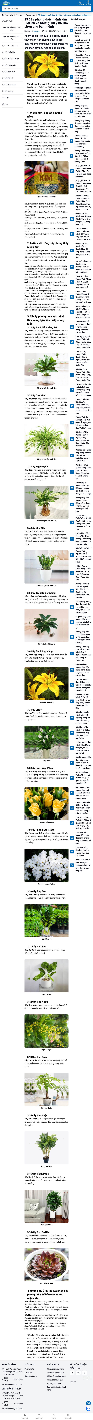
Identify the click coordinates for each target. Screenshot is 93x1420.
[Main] (6, 3)
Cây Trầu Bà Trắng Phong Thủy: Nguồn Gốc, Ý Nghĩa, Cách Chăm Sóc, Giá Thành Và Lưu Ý (83, 555)
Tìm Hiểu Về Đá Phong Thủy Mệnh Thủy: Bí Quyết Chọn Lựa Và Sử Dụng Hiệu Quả (83, 281)
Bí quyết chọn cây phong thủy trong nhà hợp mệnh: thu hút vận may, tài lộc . (83, 622)
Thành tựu (28, 1372)
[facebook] (72, 1373)
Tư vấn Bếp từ (7, 78)
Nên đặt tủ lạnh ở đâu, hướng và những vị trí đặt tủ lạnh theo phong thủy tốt (83, 865)
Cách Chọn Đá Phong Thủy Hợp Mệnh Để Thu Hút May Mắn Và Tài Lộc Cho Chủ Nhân (83, 234)
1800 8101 (6, 1379)
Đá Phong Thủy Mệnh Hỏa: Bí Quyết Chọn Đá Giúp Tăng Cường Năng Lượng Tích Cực (83, 250)
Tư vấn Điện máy (9, 65)
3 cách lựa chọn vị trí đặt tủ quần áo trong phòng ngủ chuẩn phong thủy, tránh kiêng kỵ (82, 45)
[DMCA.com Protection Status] (87, 1378)
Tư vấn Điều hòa (8, 52)
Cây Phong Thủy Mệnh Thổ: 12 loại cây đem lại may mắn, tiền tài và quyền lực (83, 732)
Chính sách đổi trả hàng (56, 1376)
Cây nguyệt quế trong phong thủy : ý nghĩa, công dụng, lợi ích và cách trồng (83, 326)
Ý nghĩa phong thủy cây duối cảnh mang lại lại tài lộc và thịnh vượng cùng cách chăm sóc (83, 95)
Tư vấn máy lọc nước (10, 59)
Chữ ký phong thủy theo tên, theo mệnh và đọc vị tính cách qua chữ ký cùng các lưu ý (83, 762)
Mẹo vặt (5, 98)
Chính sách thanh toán (55, 1372)
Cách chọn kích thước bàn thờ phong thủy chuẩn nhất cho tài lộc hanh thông (82, 141)
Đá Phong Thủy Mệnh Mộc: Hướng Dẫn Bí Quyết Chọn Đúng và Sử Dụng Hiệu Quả (83, 219)
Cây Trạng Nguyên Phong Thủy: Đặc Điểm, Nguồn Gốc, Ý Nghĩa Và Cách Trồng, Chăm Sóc (83, 342)
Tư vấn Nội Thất (8, 72)
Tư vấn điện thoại (9, 85)
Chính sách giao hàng (55, 1369)
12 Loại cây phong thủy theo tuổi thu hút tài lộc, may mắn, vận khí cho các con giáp (83, 607)
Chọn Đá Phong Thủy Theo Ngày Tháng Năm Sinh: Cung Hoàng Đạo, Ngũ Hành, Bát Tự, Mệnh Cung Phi (83, 203)
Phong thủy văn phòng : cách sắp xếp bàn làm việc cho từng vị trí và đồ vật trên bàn (83, 111)
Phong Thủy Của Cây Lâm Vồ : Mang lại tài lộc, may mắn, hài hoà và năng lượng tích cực (83, 406)
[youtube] (78, 1373)
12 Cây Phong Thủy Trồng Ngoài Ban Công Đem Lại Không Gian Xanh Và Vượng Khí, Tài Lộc (83, 522)
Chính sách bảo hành (55, 1380)
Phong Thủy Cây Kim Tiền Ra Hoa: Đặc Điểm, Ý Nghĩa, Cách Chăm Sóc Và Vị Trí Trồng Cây (83, 653)
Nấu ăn (5, 104)
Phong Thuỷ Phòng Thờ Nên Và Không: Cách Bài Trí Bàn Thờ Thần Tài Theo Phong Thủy (83, 156)
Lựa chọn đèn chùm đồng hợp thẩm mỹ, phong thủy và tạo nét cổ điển (83, 837)
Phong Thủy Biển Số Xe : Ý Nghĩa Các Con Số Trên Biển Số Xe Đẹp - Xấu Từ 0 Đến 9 (83, 807)
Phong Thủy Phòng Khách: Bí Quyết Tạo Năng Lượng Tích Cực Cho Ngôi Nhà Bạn (83, 296)
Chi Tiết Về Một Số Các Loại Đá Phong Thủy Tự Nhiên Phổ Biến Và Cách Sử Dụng (83, 266)
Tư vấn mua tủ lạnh (10, 46)
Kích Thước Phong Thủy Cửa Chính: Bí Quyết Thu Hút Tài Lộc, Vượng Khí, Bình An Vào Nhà (83, 822)
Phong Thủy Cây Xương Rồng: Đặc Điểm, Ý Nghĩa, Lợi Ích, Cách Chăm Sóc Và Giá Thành (83, 422)
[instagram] (84, 1373)
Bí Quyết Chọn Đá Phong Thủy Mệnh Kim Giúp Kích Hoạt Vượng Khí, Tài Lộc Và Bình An (83, 186)
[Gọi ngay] (88, 1403)
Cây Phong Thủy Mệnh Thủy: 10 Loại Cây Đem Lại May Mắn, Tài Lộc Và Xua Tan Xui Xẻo (83, 701)
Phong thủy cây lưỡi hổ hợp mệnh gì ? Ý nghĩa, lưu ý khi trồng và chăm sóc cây (83, 637)
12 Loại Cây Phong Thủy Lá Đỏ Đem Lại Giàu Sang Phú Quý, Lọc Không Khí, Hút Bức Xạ (82, 60)
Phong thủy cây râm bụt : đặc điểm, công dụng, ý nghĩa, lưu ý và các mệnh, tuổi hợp (83, 504)
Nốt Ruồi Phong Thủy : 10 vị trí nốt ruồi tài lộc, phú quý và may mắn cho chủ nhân (83, 777)
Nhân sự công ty (30, 1376)
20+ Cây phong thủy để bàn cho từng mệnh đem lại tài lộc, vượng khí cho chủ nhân (83, 684)
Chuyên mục (7, 21)
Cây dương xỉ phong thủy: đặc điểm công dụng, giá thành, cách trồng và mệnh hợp (83, 488)
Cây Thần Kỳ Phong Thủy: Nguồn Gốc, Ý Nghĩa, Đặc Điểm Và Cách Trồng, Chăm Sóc (83, 358)
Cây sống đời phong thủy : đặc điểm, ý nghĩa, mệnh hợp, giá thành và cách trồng (82, 77)
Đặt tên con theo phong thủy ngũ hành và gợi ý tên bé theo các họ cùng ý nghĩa (83, 792)
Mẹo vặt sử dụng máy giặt (12, 28)
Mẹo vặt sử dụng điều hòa (12, 38)
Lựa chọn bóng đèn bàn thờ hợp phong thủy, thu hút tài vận (82, 851)
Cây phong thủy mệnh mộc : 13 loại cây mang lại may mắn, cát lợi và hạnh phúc (83, 717)
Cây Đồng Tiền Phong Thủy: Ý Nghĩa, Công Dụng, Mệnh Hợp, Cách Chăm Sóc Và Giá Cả (83, 439)
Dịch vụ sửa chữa (54, 1383)
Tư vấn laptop (7, 91)
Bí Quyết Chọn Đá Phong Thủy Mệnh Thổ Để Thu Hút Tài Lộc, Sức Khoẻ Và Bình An (83, 171)
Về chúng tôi (29, 1369)
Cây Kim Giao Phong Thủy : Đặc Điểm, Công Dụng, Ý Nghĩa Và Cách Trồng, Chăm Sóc (83, 374)
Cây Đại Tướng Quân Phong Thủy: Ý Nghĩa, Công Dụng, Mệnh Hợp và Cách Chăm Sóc (83, 472)
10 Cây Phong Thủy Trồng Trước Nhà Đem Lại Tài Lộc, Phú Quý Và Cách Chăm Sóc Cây (83, 573)
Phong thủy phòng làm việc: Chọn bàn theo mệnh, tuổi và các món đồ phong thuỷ (83, 126)
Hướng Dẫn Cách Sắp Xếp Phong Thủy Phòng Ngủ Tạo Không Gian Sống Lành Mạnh (83, 311)
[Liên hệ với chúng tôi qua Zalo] (88, 1408)
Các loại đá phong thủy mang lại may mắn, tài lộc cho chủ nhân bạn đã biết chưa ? (83, 455)
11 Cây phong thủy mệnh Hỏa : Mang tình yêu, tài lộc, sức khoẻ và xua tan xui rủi (83, 747)
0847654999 (18, 1379)
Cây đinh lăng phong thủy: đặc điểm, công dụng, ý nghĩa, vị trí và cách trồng (83, 669)
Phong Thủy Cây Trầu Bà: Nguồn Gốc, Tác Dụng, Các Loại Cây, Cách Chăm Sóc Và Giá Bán (82, 591)
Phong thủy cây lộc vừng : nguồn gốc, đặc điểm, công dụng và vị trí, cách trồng (83, 30)
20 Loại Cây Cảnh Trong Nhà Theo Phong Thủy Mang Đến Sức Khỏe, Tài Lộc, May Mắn (83, 538)
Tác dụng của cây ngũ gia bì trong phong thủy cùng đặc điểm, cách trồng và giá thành (83, 389)
